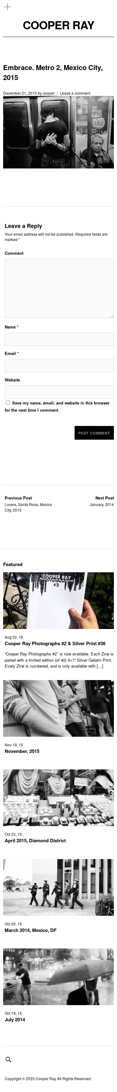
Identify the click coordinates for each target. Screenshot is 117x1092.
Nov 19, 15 (14, 744)
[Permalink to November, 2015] (58, 734)
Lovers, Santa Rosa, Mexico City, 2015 (28, 504)
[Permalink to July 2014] (58, 1003)
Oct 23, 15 (13, 834)
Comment (14, 253)
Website (12, 380)
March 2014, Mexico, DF (30, 930)
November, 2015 (22, 751)
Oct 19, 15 (13, 1013)
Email (12, 353)
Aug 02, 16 (14, 637)
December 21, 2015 (20, 93)
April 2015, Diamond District (35, 840)
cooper (49, 93)
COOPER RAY (58, 24)
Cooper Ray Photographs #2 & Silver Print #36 (55, 643)
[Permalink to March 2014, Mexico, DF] (58, 913)
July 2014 (15, 1019)
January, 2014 (102, 501)
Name (11, 327)
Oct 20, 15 (13, 923)
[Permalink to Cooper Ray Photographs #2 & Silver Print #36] (58, 627)
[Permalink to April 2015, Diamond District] (58, 824)
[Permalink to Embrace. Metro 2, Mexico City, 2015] (58, 166)
